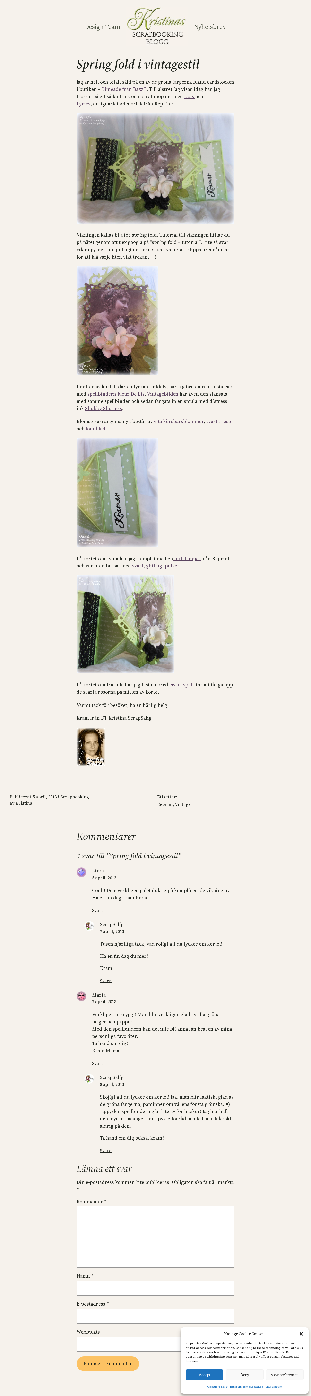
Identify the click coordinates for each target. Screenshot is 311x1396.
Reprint (165, 804)
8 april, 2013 (112, 1084)
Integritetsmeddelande (246, 1387)
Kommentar (92, 1201)
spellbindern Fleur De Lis (116, 393)
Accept (204, 1375)
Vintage (183, 804)
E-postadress (93, 1304)
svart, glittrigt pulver (155, 565)
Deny (245, 1375)
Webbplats (88, 1331)
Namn (85, 1276)
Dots (189, 96)
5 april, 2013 (104, 878)
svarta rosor (219, 421)
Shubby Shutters (103, 408)
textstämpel (187, 558)
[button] (301, 1333)
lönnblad (95, 428)
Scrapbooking (74, 797)
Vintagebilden (162, 393)
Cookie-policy (217, 1387)
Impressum (274, 1387)
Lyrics (83, 103)
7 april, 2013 (112, 931)
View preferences (285, 1375)
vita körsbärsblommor (179, 421)
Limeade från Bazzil (124, 89)
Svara (98, 910)
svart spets (183, 684)
